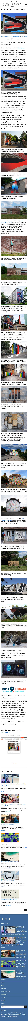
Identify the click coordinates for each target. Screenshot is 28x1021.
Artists (19, 39)
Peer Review (4, 994)
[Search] (25, 910)
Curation (3, 997)
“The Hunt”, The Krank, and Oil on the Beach (10, 861)
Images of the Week (5, 991)
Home (2, 982)
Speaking (3, 1003)
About (2, 985)
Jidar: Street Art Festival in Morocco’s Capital (10, 843)
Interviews (3, 988)
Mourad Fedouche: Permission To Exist (9, 899)
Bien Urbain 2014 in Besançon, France (14, 36)
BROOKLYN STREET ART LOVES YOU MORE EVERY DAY (16, 5)
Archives (3, 1000)
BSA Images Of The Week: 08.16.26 (7, 824)
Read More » (7, 811)
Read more (14, 763)
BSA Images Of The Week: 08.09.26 (7, 880)
